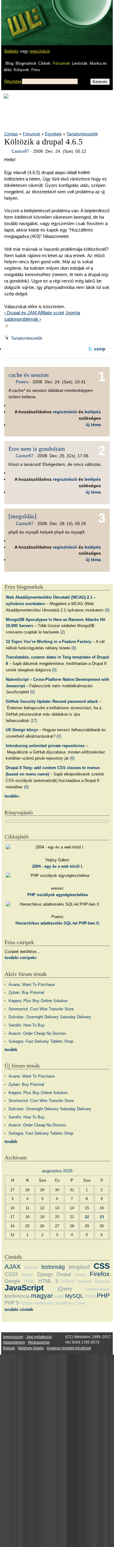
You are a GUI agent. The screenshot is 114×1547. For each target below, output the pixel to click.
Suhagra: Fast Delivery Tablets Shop (41, 1041)
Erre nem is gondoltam (37, 448)
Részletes (13, 81)
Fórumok (61, 63)
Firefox (100, 1273)
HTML (29, 1281)
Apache (31, 1267)
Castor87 (20, 151)
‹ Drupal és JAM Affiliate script (34, 312)
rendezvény (44, 1303)
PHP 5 (12, 1302)
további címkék (19, 1309)
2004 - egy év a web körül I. (57, 866)
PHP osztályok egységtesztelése (57, 894)
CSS (102, 1266)
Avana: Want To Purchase (32, 984)
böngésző (79, 1267)
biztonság (53, 1267)
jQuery (65, 1288)
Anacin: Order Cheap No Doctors (37, 1033)
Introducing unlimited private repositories (45, 745)
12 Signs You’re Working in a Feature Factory (48, 641)
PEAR (90, 1296)
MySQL (74, 1296)
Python (26, 1303)
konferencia (17, 1296)
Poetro (22, 381)
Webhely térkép (31, 1348)
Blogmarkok (26, 63)
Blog (9, 63)
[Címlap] (24, 17)
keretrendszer (98, 1289)
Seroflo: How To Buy (27, 1025)
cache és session (29, 374)
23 (102, 1217)
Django (45, 1274)
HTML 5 (48, 1281)
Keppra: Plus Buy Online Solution (38, 1000)
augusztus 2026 (57, 1170)
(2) (62, 632)
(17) (33, 720)
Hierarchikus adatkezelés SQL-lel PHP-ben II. (58, 923)
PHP (103, 1295)
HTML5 (68, 1281)
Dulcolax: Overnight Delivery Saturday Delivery (50, 1017)
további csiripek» (21, 957)
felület (80, 1274)
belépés (93, 411)
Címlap (11, 133)
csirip (99, 348)
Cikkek (44, 63)
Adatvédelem (14, 1342)
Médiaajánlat (39, 1342)
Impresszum (13, 1337)
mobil (59, 1296)
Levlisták (80, 63)
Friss (35, 69)
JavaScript (24, 1287)
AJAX (13, 1266)
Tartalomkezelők (82, 133)
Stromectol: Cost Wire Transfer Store (41, 1009)
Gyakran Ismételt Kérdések (69, 1348)
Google (12, 1281)
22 (87, 1217)
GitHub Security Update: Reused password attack (52, 701)
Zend (80, 1303)
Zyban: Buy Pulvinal (26, 992)
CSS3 (11, 1274)
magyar (42, 1295)
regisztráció (39, 51)
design (27, 1274)
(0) (107, 610)
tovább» (12, 796)
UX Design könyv (22, 730)
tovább (11, 1049)
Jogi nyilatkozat (39, 1337)
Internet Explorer (94, 1281)
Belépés (11, 51)
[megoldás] (22, 516)
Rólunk (9, 1348)
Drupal (64, 1274)
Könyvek (21, 69)
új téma (93, 424)
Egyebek (53, 133)
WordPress (65, 1303)
